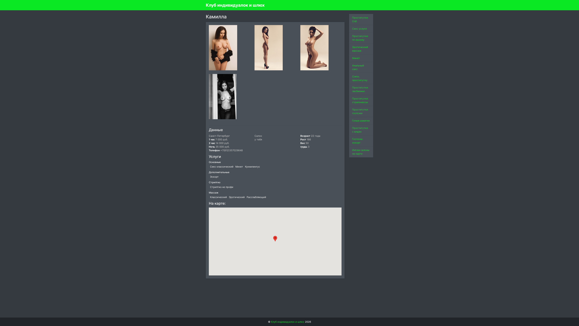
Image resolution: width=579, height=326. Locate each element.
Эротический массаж (360, 49)
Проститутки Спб (360, 19)
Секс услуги (359, 28)
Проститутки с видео (360, 129)
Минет (356, 58)
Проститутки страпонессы (360, 100)
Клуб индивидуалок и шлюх (235, 5)
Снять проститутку (359, 78)
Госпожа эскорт (357, 140)
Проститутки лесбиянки (360, 89)
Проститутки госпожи (360, 111)
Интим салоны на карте (360, 152)
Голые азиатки (361, 120)
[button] (275, 238)
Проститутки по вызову (360, 38)
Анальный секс (358, 67)
